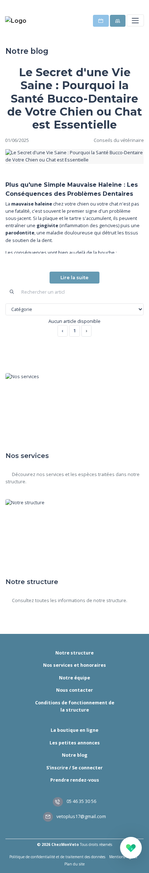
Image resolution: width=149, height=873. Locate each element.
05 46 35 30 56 (80, 801)
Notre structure (74, 653)
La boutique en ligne (74, 730)
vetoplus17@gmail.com (80, 816)
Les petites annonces (75, 743)
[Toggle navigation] (135, 20)
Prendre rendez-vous (74, 780)
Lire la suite (74, 277)
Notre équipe (74, 678)
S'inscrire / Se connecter (74, 768)
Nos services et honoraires (74, 665)
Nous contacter (74, 690)
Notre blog (75, 755)
